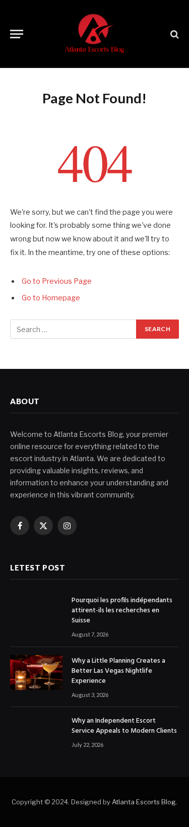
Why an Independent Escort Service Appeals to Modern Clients (124, 726)
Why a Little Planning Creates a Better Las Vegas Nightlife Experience (118, 671)
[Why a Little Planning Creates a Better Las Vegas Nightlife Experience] (36, 672)
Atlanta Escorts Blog (144, 802)
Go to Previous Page (57, 281)
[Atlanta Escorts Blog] (94, 34)
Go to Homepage (51, 297)
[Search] (173, 34)
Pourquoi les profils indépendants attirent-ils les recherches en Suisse (122, 610)
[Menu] (16, 34)
